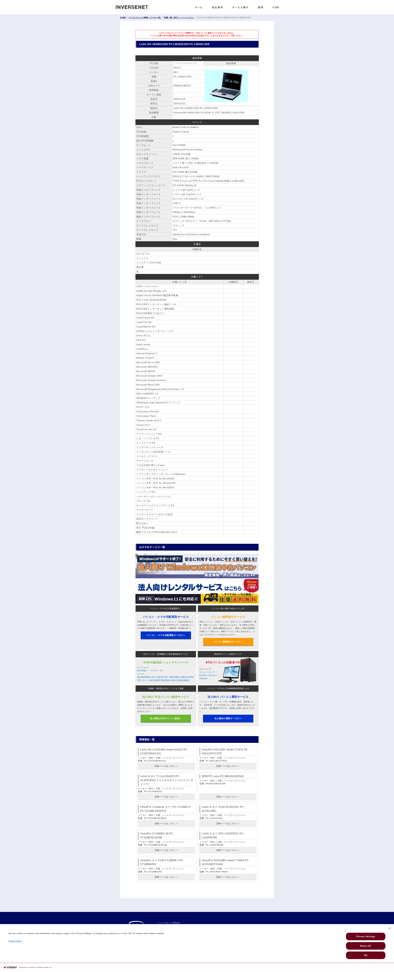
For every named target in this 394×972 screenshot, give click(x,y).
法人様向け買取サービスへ (228, 718)
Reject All (365, 946)
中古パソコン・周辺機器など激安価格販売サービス (165, 654)
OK (366, 955)
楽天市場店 (142, 671)
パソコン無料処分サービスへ (228, 641)
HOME (123, 17)
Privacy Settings (365, 936)
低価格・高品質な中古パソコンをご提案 (166, 688)
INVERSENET (134, 6)
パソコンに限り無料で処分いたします (228, 608)
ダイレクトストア (207, 672)
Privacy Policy (15, 941)
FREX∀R (203, 679)
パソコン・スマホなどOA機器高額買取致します (228, 688)
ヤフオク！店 (157, 671)
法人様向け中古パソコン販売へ (166, 718)
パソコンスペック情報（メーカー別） (145, 17)
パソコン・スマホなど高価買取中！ (166, 608)
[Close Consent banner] (389, 928)
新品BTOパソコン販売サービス (228, 654)
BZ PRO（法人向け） (209, 675)
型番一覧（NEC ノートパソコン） (179, 17)
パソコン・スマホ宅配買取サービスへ (166, 635)
